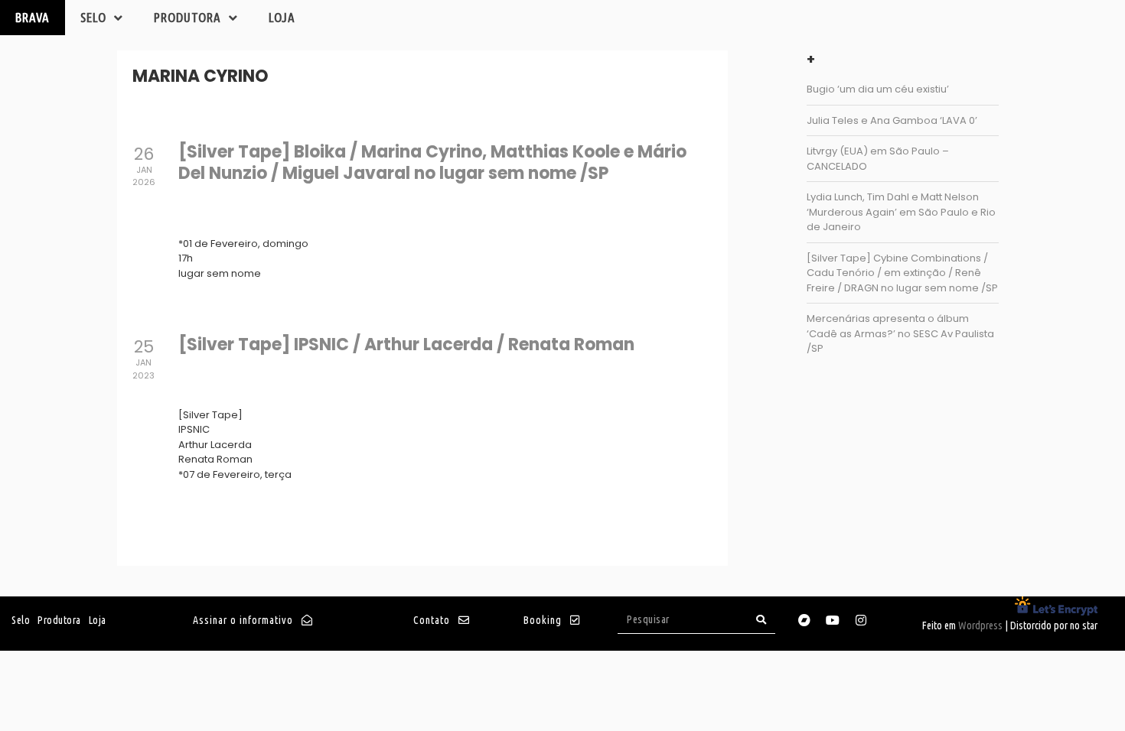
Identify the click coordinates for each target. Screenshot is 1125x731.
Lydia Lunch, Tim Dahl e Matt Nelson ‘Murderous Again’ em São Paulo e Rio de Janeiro (901, 212)
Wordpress (980, 625)
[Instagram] (861, 620)
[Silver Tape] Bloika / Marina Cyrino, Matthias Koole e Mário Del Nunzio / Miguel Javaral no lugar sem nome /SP (432, 163)
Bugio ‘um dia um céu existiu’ (878, 89)
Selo (93, 17)
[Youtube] (832, 620)
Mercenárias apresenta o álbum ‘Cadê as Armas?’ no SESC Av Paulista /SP (900, 333)
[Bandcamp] (804, 620)
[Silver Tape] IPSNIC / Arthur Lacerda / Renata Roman (406, 344)
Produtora (187, 17)
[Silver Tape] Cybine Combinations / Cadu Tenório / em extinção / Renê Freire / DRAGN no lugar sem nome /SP (902, 273)
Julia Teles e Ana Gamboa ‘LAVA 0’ (892, 120)
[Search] (761, 619)
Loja (282, 17)
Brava (32, 17)
